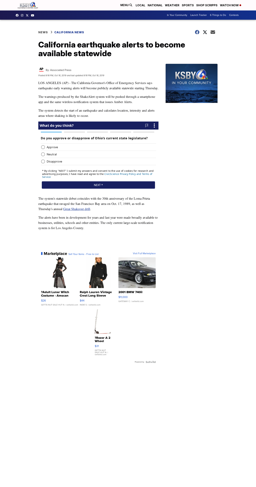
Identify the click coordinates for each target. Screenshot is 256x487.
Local (140, 5)
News (43, 32)
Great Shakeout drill (76, 209)
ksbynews (18, 15)
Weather (172, 5)
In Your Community (177, 15)
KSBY (28, 15)
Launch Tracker (198, 15)
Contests (234, 15)
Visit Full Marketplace (144, 253)
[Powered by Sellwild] (151, 362)
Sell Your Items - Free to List (83, 254)
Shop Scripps (207, 5)
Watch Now (229, 5)
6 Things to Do (218, 15)
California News (69, 32)
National (155, 5)
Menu (124, 5)
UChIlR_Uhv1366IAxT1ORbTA (33, 15)
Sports (188, 5)
